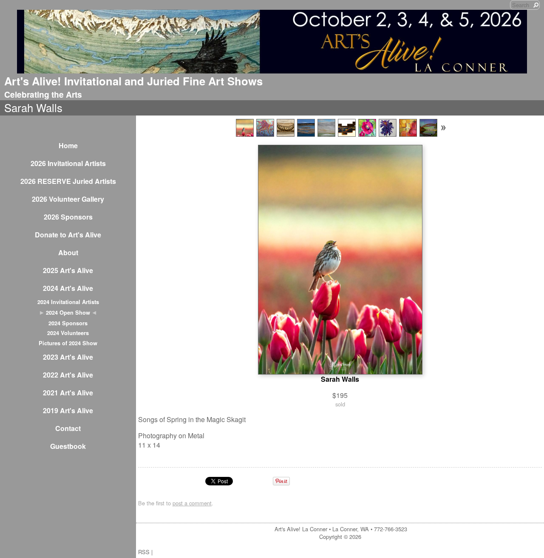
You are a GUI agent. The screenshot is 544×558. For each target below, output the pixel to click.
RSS (144, 552)
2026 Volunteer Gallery (68, 199)
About (68, 252)
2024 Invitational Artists (68, 302)
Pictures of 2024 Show (68, 343)
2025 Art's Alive (68, 270)
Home (68, 145)
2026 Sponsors (68, 217)
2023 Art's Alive (68, 357)
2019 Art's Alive (68, 410)
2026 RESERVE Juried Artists (68, 181)
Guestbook (68, 446)
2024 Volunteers (68, 333)
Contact (68, 428)
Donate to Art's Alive (68, 235)
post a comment (192, 503)
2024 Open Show (68, 312)
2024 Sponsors (68, 323)
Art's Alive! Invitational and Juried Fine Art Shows (133, 81)
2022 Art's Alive (68, 375)
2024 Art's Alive (68, 288)
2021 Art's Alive (68, 392)
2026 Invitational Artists (68, 163)
